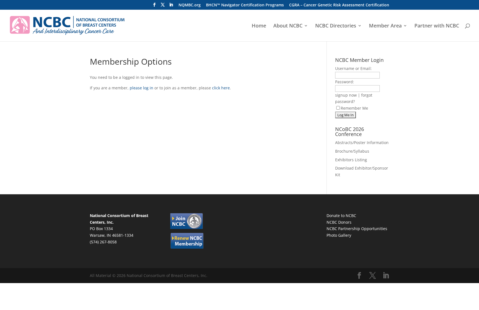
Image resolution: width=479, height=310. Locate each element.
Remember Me (354, 108)
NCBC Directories (335, 26)
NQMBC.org (190, 5)
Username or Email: (353, 68)
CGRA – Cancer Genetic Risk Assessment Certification (339, 5)
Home (259, 26)
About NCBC (287, 26)
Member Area (385, 26)
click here (221, 87)
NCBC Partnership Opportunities (357, 228)
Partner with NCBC (436, 26)
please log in (141, 87)
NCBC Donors (339, 222)
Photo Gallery (339, 235)
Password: (344, 81)
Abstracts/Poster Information (362, 142)
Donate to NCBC (341, 215)
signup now (346, 95)
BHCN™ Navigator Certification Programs (245, 5)
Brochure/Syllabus (352, 151)
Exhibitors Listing (351, 159)
